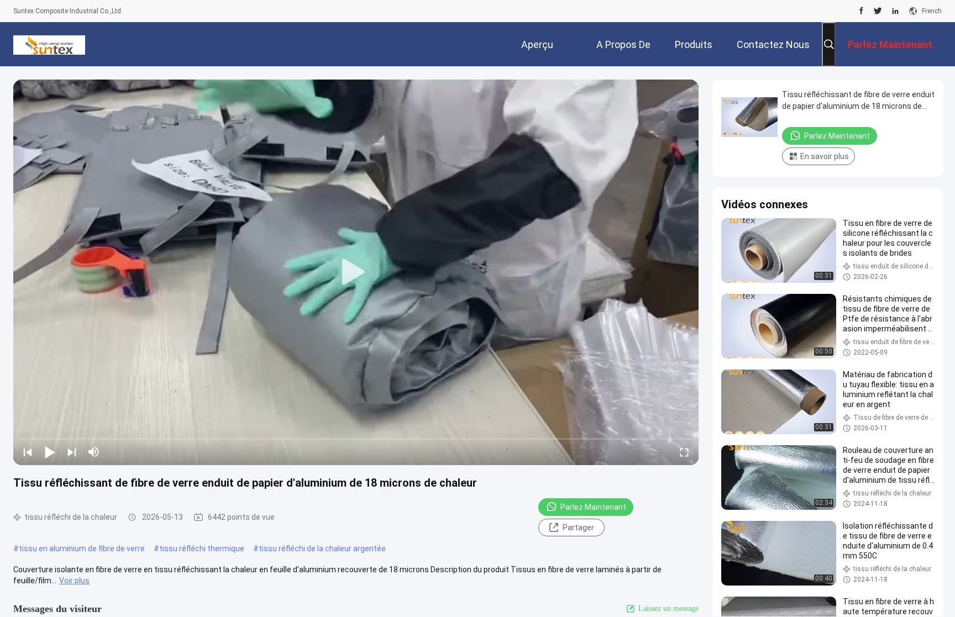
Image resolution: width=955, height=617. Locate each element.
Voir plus (74, 580)
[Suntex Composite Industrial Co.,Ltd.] (49, 44)
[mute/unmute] (94, 452)
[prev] (28, 452)
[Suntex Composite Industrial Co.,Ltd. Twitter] (878, 11)
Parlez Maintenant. (594, 507)
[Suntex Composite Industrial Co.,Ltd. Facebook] (861, 11)
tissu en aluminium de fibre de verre (82, 548)
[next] (72, 452)
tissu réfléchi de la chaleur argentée (322, 548)
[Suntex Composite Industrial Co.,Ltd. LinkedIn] (895, 11)
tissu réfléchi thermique (201, 548)
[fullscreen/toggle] (684, 452)
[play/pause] (50, 452)
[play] (356, 272)
